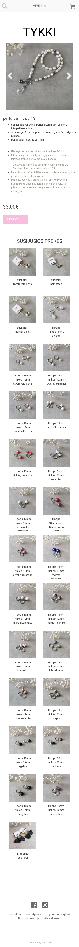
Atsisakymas (52, 918)
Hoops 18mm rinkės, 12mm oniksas (56, 762)
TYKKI (39, 32)
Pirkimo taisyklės (29, 918)
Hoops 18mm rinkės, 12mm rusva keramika (23, 714)
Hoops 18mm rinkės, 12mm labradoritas (56, 666)
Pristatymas (33, 914)
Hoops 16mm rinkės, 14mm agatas (23, 762)
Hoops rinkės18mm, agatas (56, 331)
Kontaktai (15, 914)
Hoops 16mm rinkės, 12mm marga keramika (22, 618)
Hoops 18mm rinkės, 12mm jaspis (56, 714)
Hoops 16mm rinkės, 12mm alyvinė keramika (22, 570)
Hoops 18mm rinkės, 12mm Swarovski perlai (22, 379)
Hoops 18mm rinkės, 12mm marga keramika (56, 618)
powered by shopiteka (40, 942)
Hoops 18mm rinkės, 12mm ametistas (56, 810)
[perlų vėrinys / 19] (39, 76)
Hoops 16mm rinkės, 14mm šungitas (23, 810)
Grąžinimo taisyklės (58, 914)
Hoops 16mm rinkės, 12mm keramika (56, 475)
